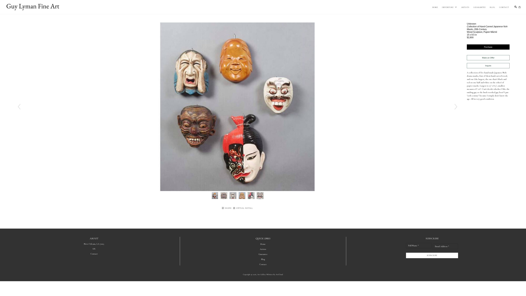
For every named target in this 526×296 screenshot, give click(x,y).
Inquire (488, 66)
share (227, 208)
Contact (94, 253)
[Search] (515, 7)
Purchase (488, 47)
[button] (449, 7)
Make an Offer (488, 58)
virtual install (244, 208)
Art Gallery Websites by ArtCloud (270, 274)
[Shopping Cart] (520, 7)
